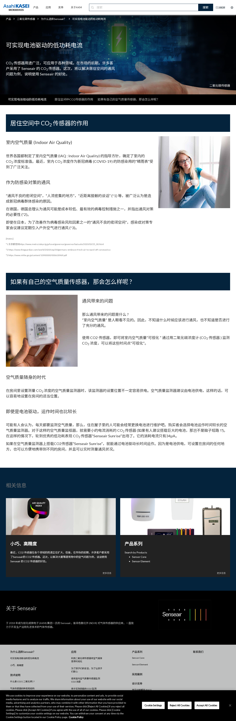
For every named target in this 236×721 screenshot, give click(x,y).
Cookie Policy (76, 717)
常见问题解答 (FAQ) (142, 690)
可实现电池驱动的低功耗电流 (24, 658)
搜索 (206, 7)
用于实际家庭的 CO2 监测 (83, 688)
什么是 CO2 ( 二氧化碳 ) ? (22, 681)
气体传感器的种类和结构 (22, 688)
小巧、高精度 (16, 665)
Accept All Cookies (207, 705)
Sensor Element (140, 664)
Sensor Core (138, 657)
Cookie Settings (153, 705)
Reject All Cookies (180, 705)
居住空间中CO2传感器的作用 (74, 99)
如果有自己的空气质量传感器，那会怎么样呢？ (128, 99)
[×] (230, 705)
